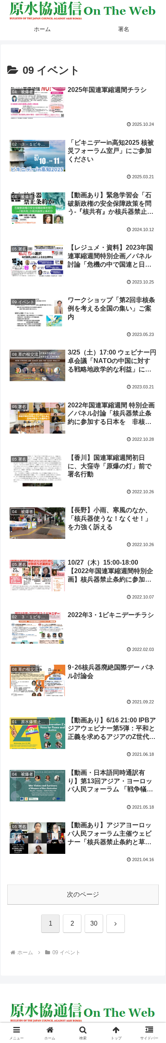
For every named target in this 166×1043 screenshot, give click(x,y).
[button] (149, 976)
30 (94, 923)
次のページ (83, 894)
